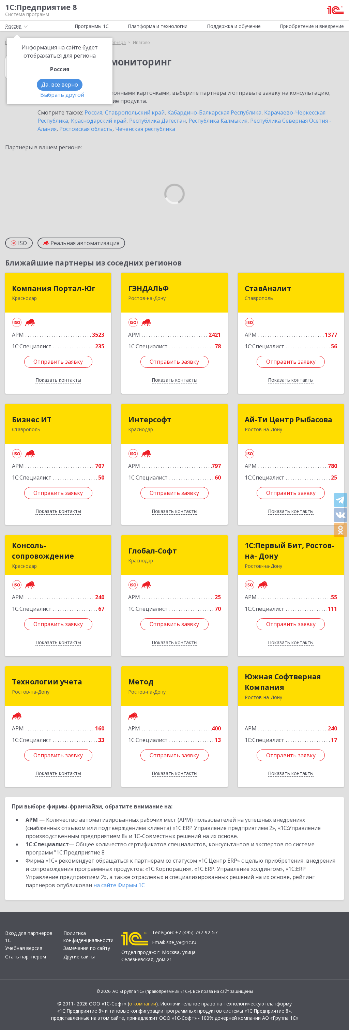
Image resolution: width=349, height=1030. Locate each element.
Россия (93, 112)
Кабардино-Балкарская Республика (214, 112)
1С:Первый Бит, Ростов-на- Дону (289, 551)
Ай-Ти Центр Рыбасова (288, 419)
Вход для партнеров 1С (28, 936)
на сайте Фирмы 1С (119, 885)
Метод (140, 681)
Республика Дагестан (157, 120)
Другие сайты (79, 956)
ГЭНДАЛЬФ (148, 288)
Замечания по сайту (86, 948)
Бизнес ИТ (31, 419)
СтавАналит (268, 288)
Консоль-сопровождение (43, 551)
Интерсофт (149, 419)
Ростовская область (85, 129)
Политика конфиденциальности (88, 936)
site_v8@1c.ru (181, 942)
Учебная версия (23, 948)
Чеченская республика (145, 129)
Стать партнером (25, 956)
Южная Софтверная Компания (283, 682)
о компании (142, 1003)
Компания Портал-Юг (53, 288)
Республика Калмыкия (217, 120)
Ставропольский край (135, 112)
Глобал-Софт (152, 551)
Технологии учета (47, 681)
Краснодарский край (98, 120)
